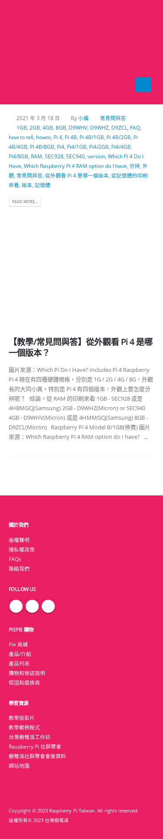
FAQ (135, 127)
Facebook (16, 606)
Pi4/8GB (18, 156)
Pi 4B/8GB (42, 146)
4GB (48, 127)
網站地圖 (19, 765)
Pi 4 (57, 137)
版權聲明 (19, 539)
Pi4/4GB (121, 146)
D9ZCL (119, 127)
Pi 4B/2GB (118, 137)
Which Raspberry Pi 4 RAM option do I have (75, 165)
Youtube (48, 606)
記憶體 (42, 184)
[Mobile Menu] (143, 84)
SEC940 (75, 156)
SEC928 (54, 156)
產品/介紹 (20, 653)
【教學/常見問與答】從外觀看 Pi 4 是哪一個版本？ (81, 347)
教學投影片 (22, 717)
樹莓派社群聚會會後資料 (37, 755)
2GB (35, 127)
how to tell (21, 137)
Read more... (24, 201)
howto (43, 137)
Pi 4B (71, 137)
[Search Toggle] (81, 52)
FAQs (15, 558)
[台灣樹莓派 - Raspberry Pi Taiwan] (26, 52)
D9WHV (78, 127)
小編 (83, 117)
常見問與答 (113, 117)
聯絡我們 (19, 568)
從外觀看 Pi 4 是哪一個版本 (77, 175)
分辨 (135, 165)
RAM (36, 156)
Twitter (32, 606)
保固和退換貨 (24, 682)
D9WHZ (99, 127)
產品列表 (19, 663)
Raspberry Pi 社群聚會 (35, 746)
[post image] (81, 266)
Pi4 (60, 146)
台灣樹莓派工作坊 (29, 736)
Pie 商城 (18, 644)
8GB (61, 127)
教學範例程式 (24, 727)
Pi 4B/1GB (92, 137)
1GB (22, 127)
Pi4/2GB (99, 146)
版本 (27, 184)
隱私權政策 (22, 549)
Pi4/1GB (76, 146)
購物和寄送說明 (27, 672)
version (96, 156)
